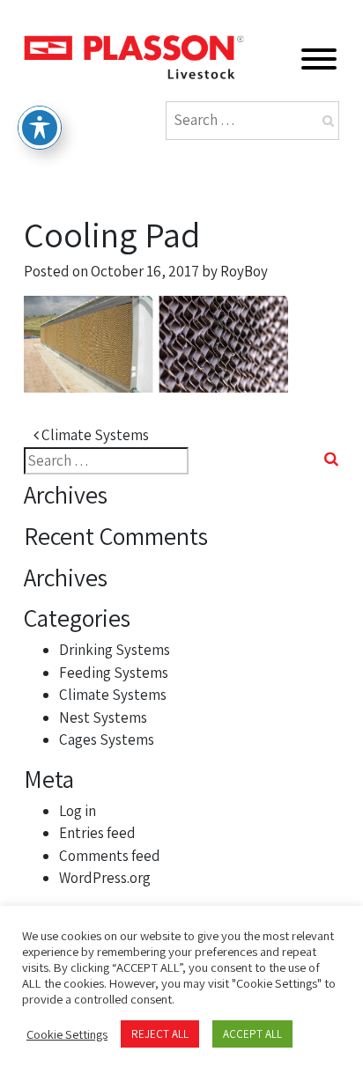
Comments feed (109, 855)
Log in (77, 810)
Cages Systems (106, 739)
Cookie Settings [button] (66, 1034)
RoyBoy (244, 271)
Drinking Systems (114, 649)
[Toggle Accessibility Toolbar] (40, 128)
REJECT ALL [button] (160, 1033)
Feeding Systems (113, 672)
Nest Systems (103, 717)
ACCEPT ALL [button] (252, 1033)
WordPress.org (105, 877)
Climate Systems (94, 435)
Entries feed (97, 832)
